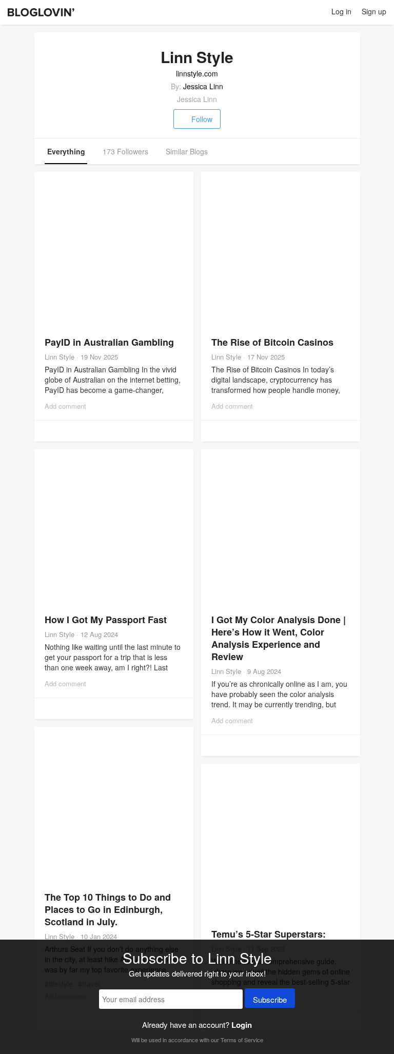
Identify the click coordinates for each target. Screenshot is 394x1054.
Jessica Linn (203, 86)
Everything (66, 151)
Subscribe (270, 999)
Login (241, 1024)
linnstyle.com (197, 73)
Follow (201, 119)
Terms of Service (242, 1040)
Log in (341, 11)
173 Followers (125, 151)
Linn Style (59, 357)
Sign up (374, 11)
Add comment (65, 406)
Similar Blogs (187, 151)
